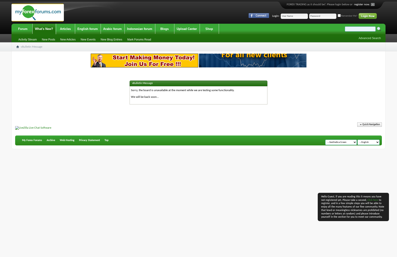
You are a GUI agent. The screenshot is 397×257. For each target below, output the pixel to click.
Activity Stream (27, 39)
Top (106, 140)
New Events (88, 39)
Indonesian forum (139, 29)
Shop (209, 29)
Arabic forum (112, 29)
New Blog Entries (111, 39)
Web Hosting (67, 140)
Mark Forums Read (139, 39)
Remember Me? (349, 16)
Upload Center (187, 29)
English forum (87, 29)
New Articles (68, 39)
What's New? (44, 29)
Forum (23, 29)
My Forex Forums (32, 140)
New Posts (48, 39)
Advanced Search (370, 38)
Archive (51, 140)
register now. (362, 4)
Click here (372, 200)
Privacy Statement (89, 140)
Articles (65, 29)
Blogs (164, 29)
